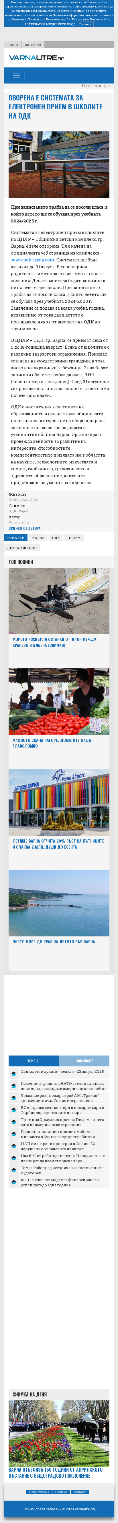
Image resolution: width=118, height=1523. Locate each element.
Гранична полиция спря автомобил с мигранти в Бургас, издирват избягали (58, 1133)
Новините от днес (96, 86)
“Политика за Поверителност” (47, 19)
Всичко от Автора (24, 528)
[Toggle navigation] (17, 75)
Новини (13, 44)
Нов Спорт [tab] (84, 1060)
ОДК (56, 537)
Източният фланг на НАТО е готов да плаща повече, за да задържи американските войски (64, 1085)
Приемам (85, 24)
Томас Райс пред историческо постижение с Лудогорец (62, 1170)
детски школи (22, 547)
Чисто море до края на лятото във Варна (54, 941)
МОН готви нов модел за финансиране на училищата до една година (60, 1182)
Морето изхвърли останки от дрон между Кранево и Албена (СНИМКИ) (54, 642)
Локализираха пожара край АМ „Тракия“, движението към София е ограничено (60, 1097)
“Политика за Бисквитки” (88, 19)
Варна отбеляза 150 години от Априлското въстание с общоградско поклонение (56, 1473)
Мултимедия (33, 44)
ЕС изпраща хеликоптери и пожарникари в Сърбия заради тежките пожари (62, 1109)
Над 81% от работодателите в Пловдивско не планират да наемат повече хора (63, 1158)
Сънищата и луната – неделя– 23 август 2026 (62, 1071)
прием (74, 537)
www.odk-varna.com (33, 259)
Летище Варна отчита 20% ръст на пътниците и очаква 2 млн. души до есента (58, 844)
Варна (38, 537)
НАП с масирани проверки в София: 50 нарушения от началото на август (58, 1145)
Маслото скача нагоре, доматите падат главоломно (53, 743)
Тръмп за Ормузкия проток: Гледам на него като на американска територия (62, 1121)
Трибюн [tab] (34, 1060)
